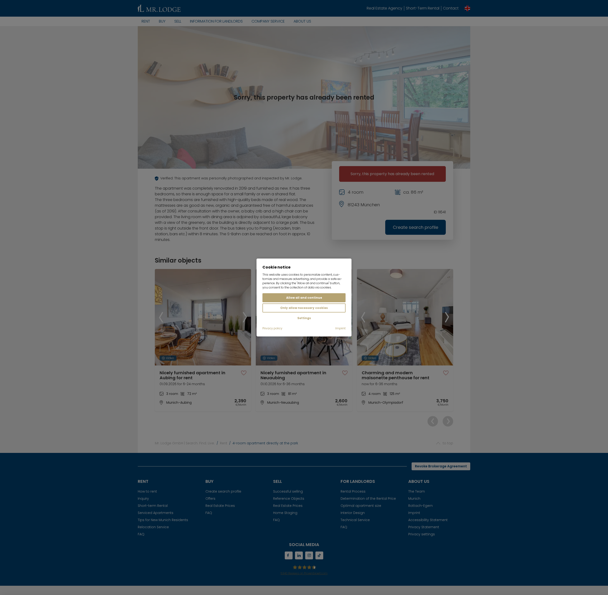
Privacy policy (272, 328)
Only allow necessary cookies (304, 308)
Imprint (340, 328)
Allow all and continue (304, 298)
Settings (304, 318)
